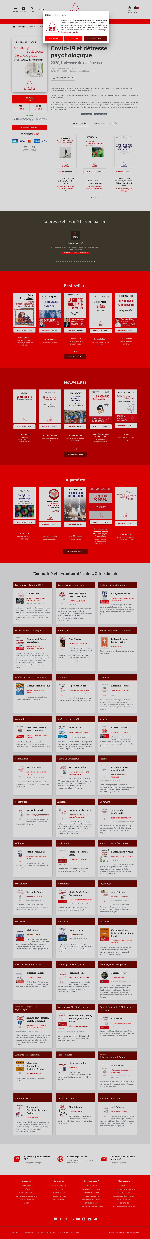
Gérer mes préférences (95, 38)
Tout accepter (54, 38)
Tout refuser (73, 38)
